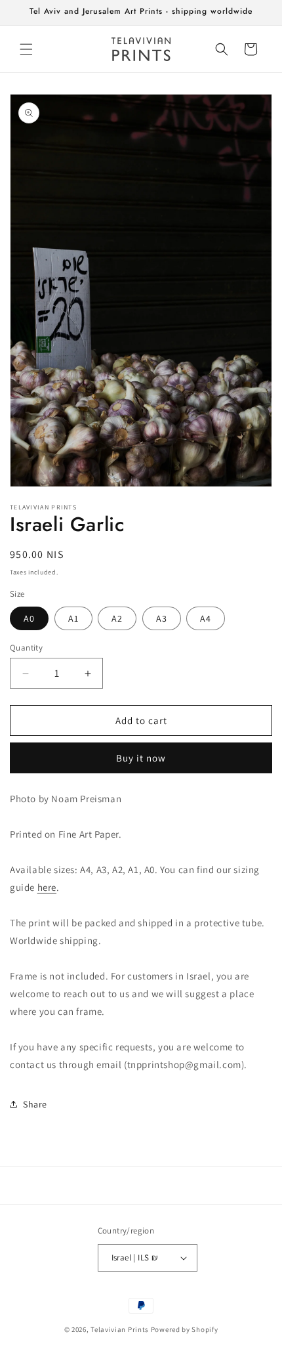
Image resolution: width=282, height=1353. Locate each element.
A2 (117, 618)
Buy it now (141, 758)
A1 (73, 618)
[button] (26, 49)
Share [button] (35, 1104)
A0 (29, 618)
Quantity (26, 647)
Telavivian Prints (120, 1329)
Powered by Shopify (184, 1329)
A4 (205, 618)
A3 (161, 618)
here (46, 887)
